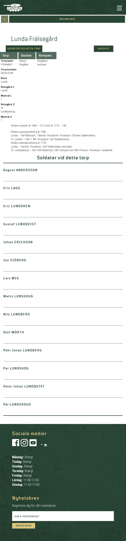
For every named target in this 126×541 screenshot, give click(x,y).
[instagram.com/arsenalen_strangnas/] (24, 444)
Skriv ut (103, 48)
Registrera (24, 525)
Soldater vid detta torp (24, 48)
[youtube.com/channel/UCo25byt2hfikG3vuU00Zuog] (33, 444)
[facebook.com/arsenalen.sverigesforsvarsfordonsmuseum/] (16, 444)
